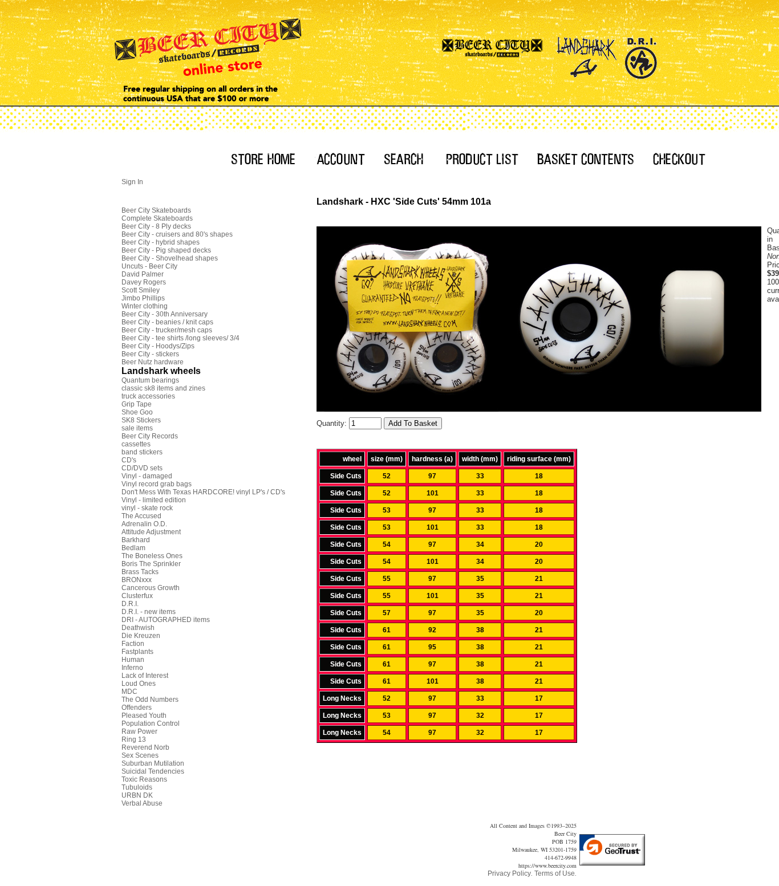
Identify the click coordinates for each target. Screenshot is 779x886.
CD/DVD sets (142, 468)
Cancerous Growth (150, 588)
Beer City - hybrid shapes (160, 242)
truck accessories (148, 396)
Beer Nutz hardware (152, 362)
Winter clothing (144, 306)
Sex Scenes (140, 755)
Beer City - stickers (150, 354)
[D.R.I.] (641, 54)
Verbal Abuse (142, 803)
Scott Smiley (140, 290)
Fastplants (137, 652)
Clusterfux (137, 596)
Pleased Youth (144, 716)
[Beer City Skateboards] (493, 54)
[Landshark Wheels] (586, 54)
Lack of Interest (144, 676)
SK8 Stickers (141, 420)
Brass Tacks (140, 572)
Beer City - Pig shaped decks (166, 250)
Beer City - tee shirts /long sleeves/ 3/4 (180, 338)
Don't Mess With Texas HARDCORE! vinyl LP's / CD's (203, 492)
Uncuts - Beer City (149, 266)
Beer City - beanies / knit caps (167, 322)
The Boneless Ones (151, 556)
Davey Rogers (143, 282)
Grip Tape (136, 404)
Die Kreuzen (140, 636)
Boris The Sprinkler (151, 564)
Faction (132, 644)
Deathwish (138, 628)
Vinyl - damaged (146, 476)
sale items (137, 428)
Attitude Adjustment (151, 532)
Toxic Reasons (144, 779)
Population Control (150, 724)
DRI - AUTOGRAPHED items (165, 620)
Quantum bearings (150, 380)
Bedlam (133, 548)
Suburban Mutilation (152, 763)
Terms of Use (554, 873)
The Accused (141, 516)
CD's (128, 460)
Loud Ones (138, 684)
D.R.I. (130, 604)
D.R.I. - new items (148, 612)
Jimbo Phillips (143, 298)
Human (132, 660)
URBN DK (137, 795)
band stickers (142, 452)
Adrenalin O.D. (144, 524)
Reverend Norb (145, 747)
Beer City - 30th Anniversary (164, 314)
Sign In (132, 182)
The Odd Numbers (149, 700)
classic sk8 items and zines (163, 388)
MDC (129, 692)
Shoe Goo (137, 412)
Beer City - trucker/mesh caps (166, 330)
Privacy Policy (509, 873)
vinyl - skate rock (147, 508)
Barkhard (135, 540)
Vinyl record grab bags (156, 484)
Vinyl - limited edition (153, 500)
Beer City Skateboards (156, 210)
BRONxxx (136, 580)
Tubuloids (136, 787)
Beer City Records (149, 436)
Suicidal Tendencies (152, 771)
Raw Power (139, 731)
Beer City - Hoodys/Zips (157, 346)
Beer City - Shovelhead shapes (169, 258)
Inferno (132, 668)
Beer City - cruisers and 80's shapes (177, 234)
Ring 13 (133, 739)
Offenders (136, 708)
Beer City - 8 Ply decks (156, 226)
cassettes (136, 444)
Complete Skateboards (157, 218)
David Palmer (142, 274)
